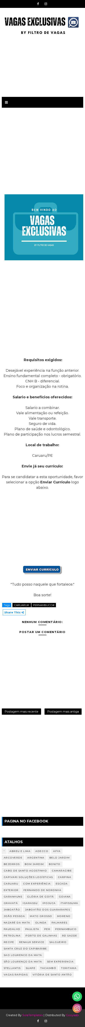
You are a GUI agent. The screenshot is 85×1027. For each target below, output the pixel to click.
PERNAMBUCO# (43, 605)
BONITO (54, 864)
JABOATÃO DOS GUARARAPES (47, 909)
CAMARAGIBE (62, 870)
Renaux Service (31, 942)
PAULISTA (32, 929)
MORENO (64, 916)
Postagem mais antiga (63, 711)
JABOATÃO (12, 909)
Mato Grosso (41, 916)
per (47, 929)
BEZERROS (12, 864)
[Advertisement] (42, 65)
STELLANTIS (12, 968)
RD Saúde (69, 935)
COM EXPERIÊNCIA (37, 883)
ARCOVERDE (13, 857)
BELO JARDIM (59, 857)
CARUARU (11, 883)
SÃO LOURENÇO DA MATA (23, 961)
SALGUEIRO (58, 942)
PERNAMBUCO (65, 929)
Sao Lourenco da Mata (23, 955)
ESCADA (62, 883)
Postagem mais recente (21, 711)
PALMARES (59, 922)
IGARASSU (30, 903)
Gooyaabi (72, 1015)
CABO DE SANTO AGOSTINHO (25, 870)
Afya (56, 851)
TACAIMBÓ (48, 968)
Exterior (11, 890)
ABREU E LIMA (19, 851)
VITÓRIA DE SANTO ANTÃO (52, 974)
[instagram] (46, 4)
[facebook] (38, 4)
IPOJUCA (49, 903)
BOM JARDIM (34, 864)
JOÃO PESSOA (14, 916)
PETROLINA (12, 935)
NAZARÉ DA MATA (17, 922)
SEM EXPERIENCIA (60, 961)
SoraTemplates (32, 1015)
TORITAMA (68, 968)
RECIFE (9, 942)
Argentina (35, 857)
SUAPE (31, 968)
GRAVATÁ (11, 903)
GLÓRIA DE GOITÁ (40, 896)
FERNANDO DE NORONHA (42, 890)
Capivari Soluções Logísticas (28, 877)
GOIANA (65, 896)
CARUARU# (21, 605)
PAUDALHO (12, 929)
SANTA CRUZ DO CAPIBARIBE (25, 948)
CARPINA (64, 877)
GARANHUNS (13, 896)
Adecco (41, 851)
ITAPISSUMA (69, 903)
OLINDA (41, 922)
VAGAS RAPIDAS (16, 974)
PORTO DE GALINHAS (41, 935)
